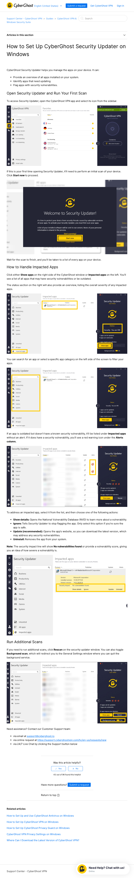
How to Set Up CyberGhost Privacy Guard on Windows (38, 828)
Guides (49, 18)
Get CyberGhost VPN (101, 5)
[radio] (58, 768)
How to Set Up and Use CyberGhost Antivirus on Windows (40, 815)
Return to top (48, 795)
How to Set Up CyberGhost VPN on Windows (33, 821)
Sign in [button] (120, 5)
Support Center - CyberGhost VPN (24, 18)
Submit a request (76, 5)
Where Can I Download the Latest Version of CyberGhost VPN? (43, 840)
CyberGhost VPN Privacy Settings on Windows (34, 834)
